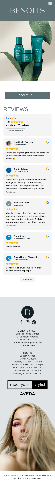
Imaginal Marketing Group (31, 478)
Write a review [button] (16, 130)
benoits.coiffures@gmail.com (27, 342)
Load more (28, 279)
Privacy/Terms (41, 475)
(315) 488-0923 (27, 345)
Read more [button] (11, 192)
